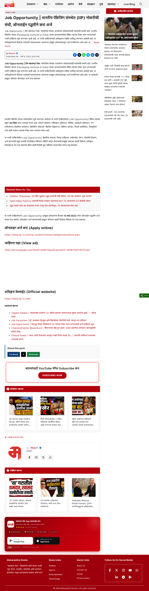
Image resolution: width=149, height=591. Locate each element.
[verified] (17, 53)
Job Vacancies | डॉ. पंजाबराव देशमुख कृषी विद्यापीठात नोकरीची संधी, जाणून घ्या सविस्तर (48, 320)
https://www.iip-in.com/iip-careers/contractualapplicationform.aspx (42, 234)
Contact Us (82, 570)
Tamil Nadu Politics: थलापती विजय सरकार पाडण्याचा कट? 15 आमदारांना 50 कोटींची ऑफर (50, 201)
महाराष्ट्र (112, 4)
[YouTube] (130, 570)
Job (13, 12)
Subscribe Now (52, 375)
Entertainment (56, 574)
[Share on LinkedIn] (92, 55)
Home (8, 12)
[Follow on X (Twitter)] (43, 457)
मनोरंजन (59, 4)
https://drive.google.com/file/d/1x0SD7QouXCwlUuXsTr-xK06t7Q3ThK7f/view (47, 250)
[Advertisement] (52, 100)
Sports (52, 570)
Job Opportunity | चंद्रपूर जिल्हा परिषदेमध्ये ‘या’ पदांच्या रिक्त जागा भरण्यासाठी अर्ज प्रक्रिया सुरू (52, 324)
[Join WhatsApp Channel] (50, 457)
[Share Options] (97, 55)
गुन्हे (101, 4)
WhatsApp (33, 354)
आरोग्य (71, 4)
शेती (80, 4)
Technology (54, 579)
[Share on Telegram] (88, 55)
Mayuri (12, 53)
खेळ (45, 4)
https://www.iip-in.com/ (18, 298)
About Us (81, 566)
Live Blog (129, 4)
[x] (116, 570)
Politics (52, 566)
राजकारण (31, 4)
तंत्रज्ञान (91, 4)
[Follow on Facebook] (29, 457)
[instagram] (123, 570)
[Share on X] (79, 55)
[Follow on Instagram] (36, 457)
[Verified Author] (40, 447)
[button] (140, 4)
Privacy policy (83, 578)
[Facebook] (110, 570)
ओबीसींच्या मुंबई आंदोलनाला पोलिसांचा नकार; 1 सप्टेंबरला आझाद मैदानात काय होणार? (115, 101)
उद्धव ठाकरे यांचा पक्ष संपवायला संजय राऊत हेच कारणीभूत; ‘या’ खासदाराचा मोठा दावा (44, 205)
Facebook (13, 354)
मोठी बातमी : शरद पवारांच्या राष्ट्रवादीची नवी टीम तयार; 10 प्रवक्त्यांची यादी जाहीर (116, 115)
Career (80, 574)
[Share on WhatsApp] (84, 55)
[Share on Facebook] (75, 55)
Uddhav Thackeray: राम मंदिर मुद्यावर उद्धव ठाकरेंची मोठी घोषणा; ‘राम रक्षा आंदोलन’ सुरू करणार (51, 196)
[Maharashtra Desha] (9, 4)
